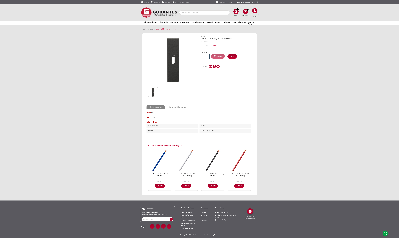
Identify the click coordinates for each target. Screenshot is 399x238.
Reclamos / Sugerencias (182, 2)
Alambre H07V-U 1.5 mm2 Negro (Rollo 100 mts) (215, 175)
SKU (202, 42)
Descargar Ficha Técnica (177, 107)
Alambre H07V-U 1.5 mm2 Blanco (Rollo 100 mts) (188, 175)
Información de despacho (188, 218)
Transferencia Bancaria (188, 223)
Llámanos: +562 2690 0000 (246, 2)
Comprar (218, 56)
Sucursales (156, 2)
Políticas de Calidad (187, 229)
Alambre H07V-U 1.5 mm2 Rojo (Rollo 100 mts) (241, 175)
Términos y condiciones (188, 226)
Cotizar (232, 56)
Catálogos (167, 2)
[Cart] (245, 11)
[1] (171, 219)
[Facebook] (152, 226)
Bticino (203, 36)
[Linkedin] (163, 226)
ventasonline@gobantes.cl (224, 220)
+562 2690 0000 (222, 212)
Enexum (216, 235)
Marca (149, 112)
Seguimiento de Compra (226, 2)
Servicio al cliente (186, 212)
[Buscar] (227, 13)
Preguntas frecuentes (187, 215)
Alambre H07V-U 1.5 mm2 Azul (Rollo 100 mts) (161, 175)
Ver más (160, 185)
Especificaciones (156, 107)
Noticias (203, 218)
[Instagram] (158, 226)
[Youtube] (169, 226)
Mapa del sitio (202, 235)
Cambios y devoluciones (188, 220)
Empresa (146, 2)
